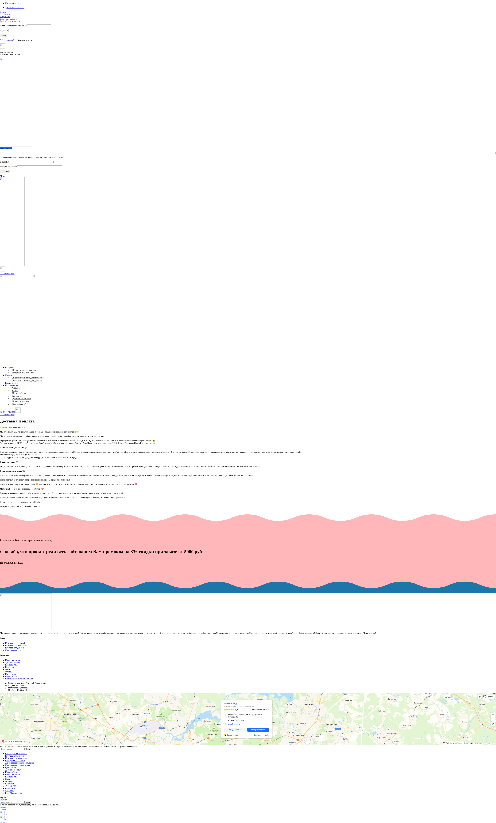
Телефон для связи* (8, 167)
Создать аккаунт (13, 21)
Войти (3, 35)
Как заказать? (19, 404)
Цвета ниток (10, 674)
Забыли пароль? (7, 40)
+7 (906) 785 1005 (7, 412)
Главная (3, 427)
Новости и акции (20, 401)
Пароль (4, 30)
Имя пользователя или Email (13, 26)
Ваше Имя (4, 162)
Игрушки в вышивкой (15, 643)
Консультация (6, 148)
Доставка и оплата (21, 398)
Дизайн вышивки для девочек (27, 380)
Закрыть (3, 800)
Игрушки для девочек (23, 372)
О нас (15, 390)
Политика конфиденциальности (19, 679)
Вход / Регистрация (13, 793)
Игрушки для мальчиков (24, 370)
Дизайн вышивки (13, 650)
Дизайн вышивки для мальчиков (28, 377)
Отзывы (16, 387)
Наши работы (19, 393)
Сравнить (9, 791)
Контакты (17, 396)
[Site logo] (16, 146)
